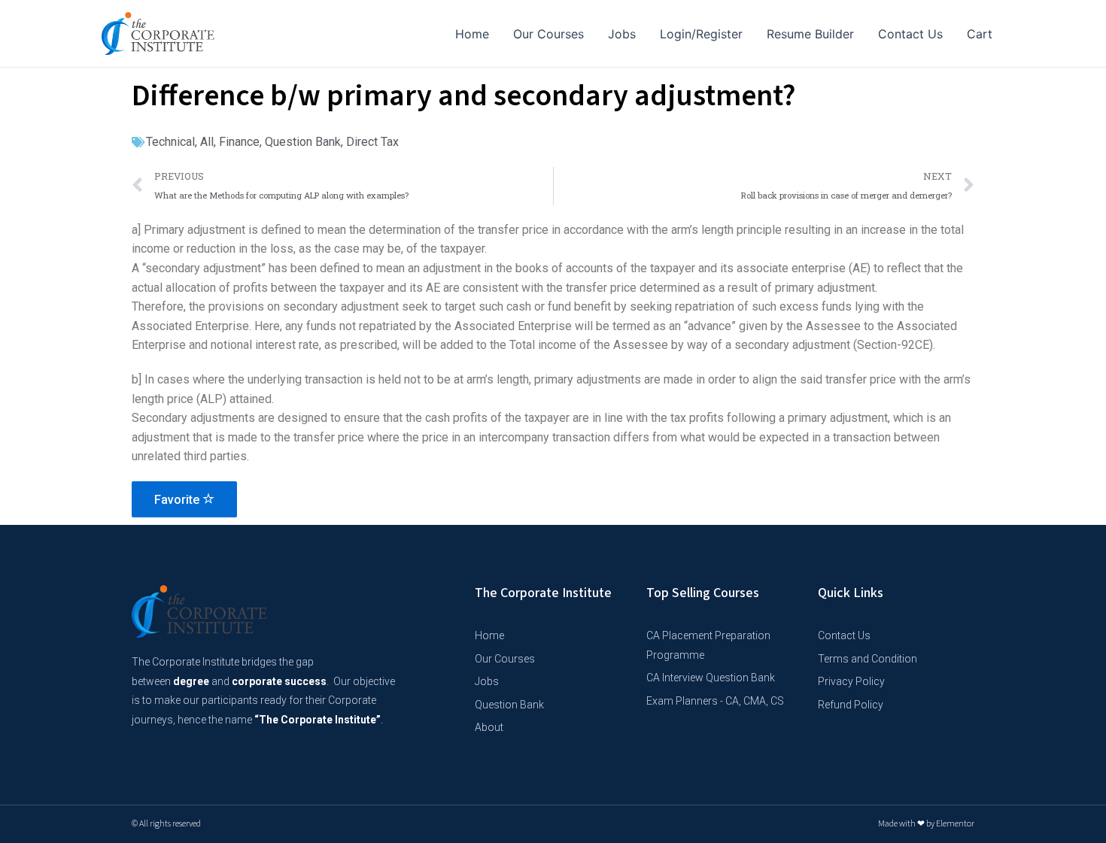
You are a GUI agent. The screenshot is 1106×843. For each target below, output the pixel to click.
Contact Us (910, 33)
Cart (979, 33)
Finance (239, 142)
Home (472, 33)
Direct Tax (372, 142)
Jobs (622, 33)
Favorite (178, 500)
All (207, 142)
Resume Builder (810, 33)
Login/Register (701, 33)
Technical (170, 142)
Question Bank (303, 142)
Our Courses (548, 33)
